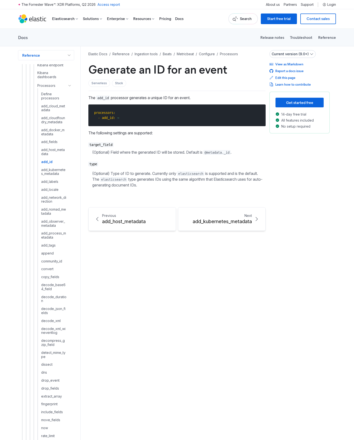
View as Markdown (289, 64)
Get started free (299, 102)
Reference (327, 37)
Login (331, 5)
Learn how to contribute (293, 84)
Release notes (272, 37)
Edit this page (285, 77)
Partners (290, 4)
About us (273, 4)
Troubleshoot (301, 37)
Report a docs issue (289, 71)
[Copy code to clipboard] (258, 112)
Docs (179, 18)
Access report (109, 4)
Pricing (165, 18)
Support (307, 4)
